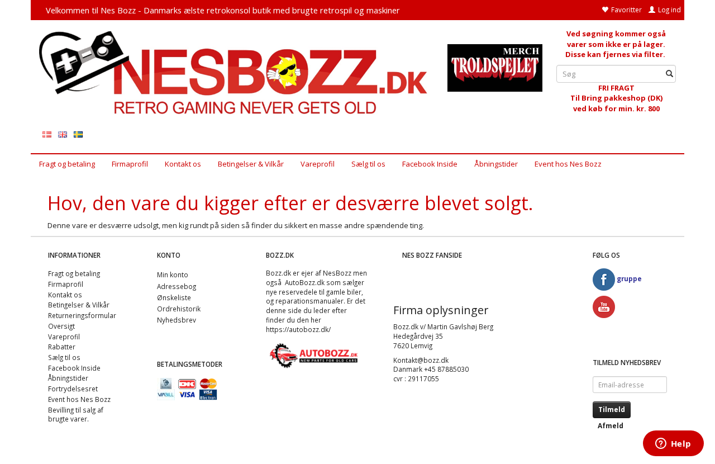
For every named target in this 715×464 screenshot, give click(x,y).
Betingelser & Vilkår (251, 164)
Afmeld (610, 425)
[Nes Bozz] (235, 73)
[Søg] (669, 73)
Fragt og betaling (67, 164)
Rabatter (61, 346)
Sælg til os (368, 164)
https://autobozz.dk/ (298, 329)
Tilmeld (611, 409)
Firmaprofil (130, 164)
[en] (62, 134)
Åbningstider (496, 164)
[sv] (78, 134)
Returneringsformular (82, 315)
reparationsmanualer (309, 300)
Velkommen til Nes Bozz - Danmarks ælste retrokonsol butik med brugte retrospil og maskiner (223, 10)
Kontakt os (183, 164)
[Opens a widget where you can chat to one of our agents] (673, 444)
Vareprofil (318, 164)
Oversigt (61, 325)
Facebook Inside (429, 164)
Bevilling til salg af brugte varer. (75, 414)
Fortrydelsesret (73, 388)
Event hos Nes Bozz (568, 164)
